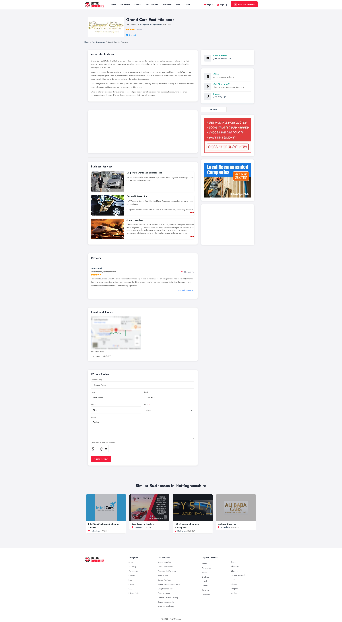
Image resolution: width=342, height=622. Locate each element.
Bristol (204, 581)
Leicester (234, 584)
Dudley (233, 562)
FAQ (130, 588)
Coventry (205, 590)
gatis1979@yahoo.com (222, 58)
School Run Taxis (164, 580)
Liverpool (234, 588)
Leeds (233, 579)
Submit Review (101, 458)
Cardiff (204, 585)
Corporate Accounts (166, 602)
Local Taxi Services (165, 566)
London (234, 593)
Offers (178, 4)
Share (215, 109)
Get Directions (220, 84)
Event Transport (164, 593)
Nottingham (144, 24)
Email (146, 392)
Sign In (210, 4)
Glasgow (234, 571)
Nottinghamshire (156, 24)
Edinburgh (235, 566)
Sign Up (223, 4)
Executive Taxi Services (167, 571)
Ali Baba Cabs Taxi (227, 524)
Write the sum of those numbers (103, 442)
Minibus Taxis (163, 575)
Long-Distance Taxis (165, 588)
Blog (188, 4)
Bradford (205, 577)
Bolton (204, 572)
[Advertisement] (142, 132)
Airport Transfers (164, 562)
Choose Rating (96, 379)
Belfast (204, 563)
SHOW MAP (116, 332)
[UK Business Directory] (227, 180)
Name (93, 392)
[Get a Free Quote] (227, 135)
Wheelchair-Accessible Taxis (169, 584)
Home (113, 4)
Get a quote (125, 4)
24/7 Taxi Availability (166, 606)
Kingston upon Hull (238, 575)
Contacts (138, 4)
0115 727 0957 (219, 97)
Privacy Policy (134, 593)
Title (92, 405)
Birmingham (206, 568)
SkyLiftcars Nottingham (143, 524)
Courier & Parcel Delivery (168, 597)
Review (93, 417)
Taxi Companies (152, 4)
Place (146, 405)
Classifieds (167, 4)
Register (132, 584)
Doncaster (206, 594)
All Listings (132, 566)
